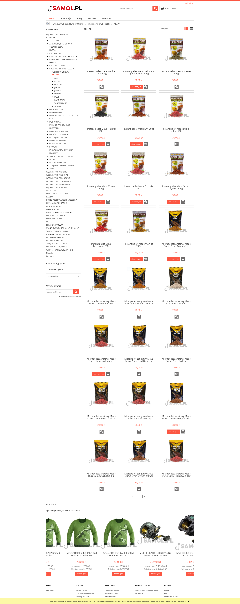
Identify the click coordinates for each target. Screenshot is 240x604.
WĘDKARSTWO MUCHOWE (57, 175)
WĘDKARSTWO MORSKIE (56, 172)
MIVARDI (58, 81)
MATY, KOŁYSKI (52, 209)
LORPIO (57, 94)
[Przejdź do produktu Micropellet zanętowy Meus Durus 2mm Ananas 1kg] (176, 224)
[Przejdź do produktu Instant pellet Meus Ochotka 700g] (138, 167)
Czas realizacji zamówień (85, 593)
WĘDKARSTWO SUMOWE (56, 187)
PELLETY (55, 75)
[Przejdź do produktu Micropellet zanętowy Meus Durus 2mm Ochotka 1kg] (101, 454)
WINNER (57, 106)
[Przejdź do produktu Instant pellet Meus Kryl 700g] (138, 109)
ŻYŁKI (51, 168)
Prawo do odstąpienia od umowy (147, 590)
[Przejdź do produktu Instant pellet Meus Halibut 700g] (101, 109)
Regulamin (50, 590)
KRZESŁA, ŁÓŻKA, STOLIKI (56, 203)
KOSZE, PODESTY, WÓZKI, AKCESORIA (61, 200)
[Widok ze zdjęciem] (186, 28)
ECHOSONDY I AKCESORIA (57, 193)
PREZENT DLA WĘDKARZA (56, 247)
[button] (102, 87)
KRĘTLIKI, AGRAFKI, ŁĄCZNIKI (61, 65)
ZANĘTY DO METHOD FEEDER (61, 165)
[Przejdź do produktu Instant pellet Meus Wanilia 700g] (138, 224)
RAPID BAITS (59, 100)
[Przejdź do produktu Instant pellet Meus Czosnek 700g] (176, 52)
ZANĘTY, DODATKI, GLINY (56, 243)
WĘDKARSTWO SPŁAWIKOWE (58, 184)
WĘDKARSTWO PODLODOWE (58, 178)
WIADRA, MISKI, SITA (57, 162)
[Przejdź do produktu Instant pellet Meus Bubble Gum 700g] (101, 52)
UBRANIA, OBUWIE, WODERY (58, 234)
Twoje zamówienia (112, 590)
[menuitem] (52, 18)
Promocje (50, 256)
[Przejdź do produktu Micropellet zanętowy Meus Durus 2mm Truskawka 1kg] (176, 454)
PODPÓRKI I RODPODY (58, 134)
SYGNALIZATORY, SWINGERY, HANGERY (62, 228)
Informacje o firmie (171, 596)
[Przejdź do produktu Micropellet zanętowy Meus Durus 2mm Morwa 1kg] (138, 397)
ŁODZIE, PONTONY (54, 206)
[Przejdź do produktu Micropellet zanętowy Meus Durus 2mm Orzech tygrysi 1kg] (138, 454)
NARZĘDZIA (54, 128)
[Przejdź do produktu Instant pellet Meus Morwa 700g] (101, 167)
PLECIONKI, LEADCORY (58, 131)
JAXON (57, 87)
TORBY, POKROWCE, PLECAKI (61, 156)
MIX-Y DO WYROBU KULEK (60, 125)
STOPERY (53, 147)
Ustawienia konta (111, 593)
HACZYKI (52, 50)
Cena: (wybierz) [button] (53, 276)
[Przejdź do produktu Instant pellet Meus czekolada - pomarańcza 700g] (138, 52)
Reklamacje (139, 593)
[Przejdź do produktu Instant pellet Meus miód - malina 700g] (176, 109)
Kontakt (167, 590)
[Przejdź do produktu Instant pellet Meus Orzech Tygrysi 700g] (176, 167)
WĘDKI (52, 159)
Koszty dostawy (82, 590)
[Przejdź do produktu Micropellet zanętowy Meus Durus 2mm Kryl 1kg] (176, 339)
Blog (166, 593)
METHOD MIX (54, 122)
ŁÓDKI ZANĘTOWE (56, 109)
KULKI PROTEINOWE (60, 72)
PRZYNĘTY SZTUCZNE (58, 137)
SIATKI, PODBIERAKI (57, 140)
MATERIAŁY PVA (55, 112)
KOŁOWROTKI (55, 53)
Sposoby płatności (82, 596)
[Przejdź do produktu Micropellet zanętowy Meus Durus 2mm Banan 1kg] (101, 282)
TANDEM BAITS (60, 103)
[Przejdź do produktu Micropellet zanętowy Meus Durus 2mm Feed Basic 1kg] (138, 339)
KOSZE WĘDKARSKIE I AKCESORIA (63, 56)
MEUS (56, 97)
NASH (56, 78)
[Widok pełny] (191, 28)
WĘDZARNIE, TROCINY (55, 237)
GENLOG (58, 84)
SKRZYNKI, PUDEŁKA (57, 144)
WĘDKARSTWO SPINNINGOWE (58, 181)
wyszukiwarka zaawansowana (70, 296)
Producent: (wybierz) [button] (55, 270)
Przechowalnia (110, 596)
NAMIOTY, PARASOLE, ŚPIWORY (59, 212)
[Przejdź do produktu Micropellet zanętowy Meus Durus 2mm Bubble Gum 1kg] (138, 282)
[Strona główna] (69, 9)
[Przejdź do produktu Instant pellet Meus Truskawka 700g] (101, 224)
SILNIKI (49, 222)
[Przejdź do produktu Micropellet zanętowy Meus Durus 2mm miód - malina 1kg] (101, 397)
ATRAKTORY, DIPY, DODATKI (60, 44)
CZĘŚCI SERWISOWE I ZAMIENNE (59, 250)
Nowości (49, 253)
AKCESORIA (54, 40)
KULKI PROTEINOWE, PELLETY (61, 69)
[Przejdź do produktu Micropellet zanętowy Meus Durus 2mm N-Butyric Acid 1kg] (176, 397)
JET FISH (57, 90)
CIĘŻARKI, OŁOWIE (56, 47)
